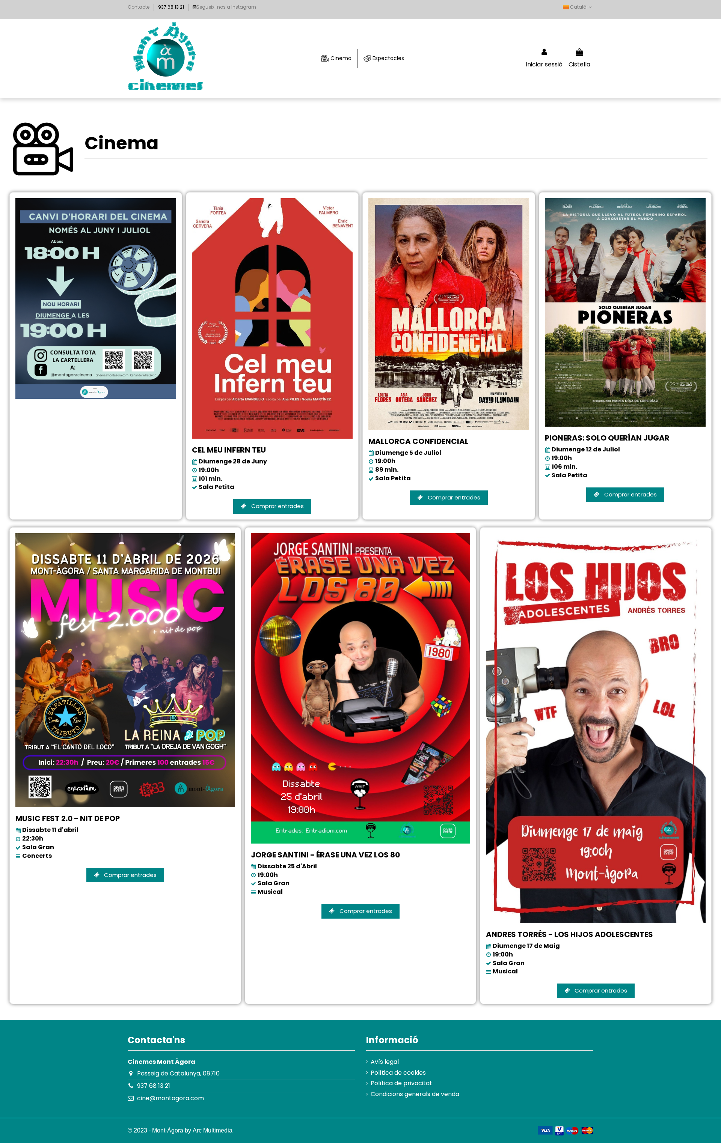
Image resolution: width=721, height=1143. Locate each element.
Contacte (138, 7)
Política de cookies (398, 1073)
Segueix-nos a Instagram (226, 7)
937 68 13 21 (153, 1085)
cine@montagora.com (170, 1098)
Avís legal (385, 1062)
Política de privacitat (401, 1083)
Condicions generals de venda (415, 1094)
